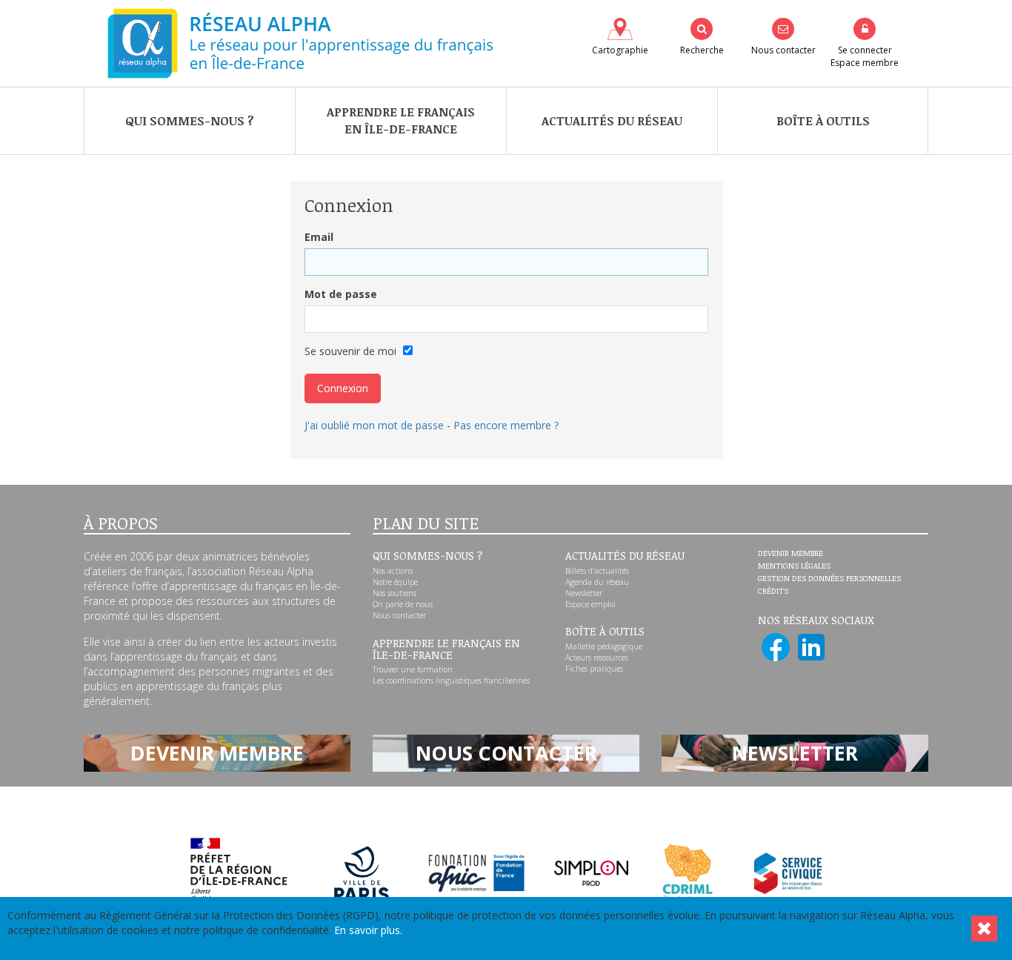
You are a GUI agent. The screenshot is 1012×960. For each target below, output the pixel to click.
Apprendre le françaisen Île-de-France (401, 120)
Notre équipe (395, 582)
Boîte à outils (823, 121)
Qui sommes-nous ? (189, 121)
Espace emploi (590, 604)
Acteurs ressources (596, 657)
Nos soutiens (394, 593)
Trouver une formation (413, 669)
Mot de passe (340, 294)
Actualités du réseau (612, 121)
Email (318, 237)
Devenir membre (790, 553)
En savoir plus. (368, 930)
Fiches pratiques (594, 668)
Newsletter (583, 593)
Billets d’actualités (597, 571)
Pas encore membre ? (506, 425)
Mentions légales (794, 566)
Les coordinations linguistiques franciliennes (451, 680)
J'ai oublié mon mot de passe (374, 425)
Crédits (773, 591)
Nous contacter (399, 615)
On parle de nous (403, 604)
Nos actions (393, 571)
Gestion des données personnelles (829, 579)
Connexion (342, 388)
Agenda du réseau (597, 582)
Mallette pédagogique (603, 646)
